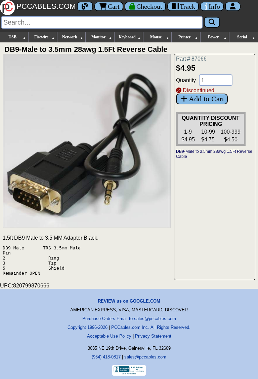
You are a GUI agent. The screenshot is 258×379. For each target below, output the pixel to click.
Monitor (98, 37)
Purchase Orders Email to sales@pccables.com (129, 318)
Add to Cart (206, 99)
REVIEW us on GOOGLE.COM (129, 301)
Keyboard (127, 37)
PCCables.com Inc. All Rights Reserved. (150, 327)
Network (69, 37)
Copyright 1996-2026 (88, 327)
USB (12, 37)
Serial (242, 37)
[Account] (233, 6)
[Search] (212, 22)
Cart (114, 6)
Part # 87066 (191, 59)
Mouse (156, 37)
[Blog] (85, 6)
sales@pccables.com (145, 356)
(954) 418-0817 (106, 356)
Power (213, 37)
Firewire (41, 37)
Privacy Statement (153, 336)
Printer (184, 37)
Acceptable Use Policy (109, 336)
